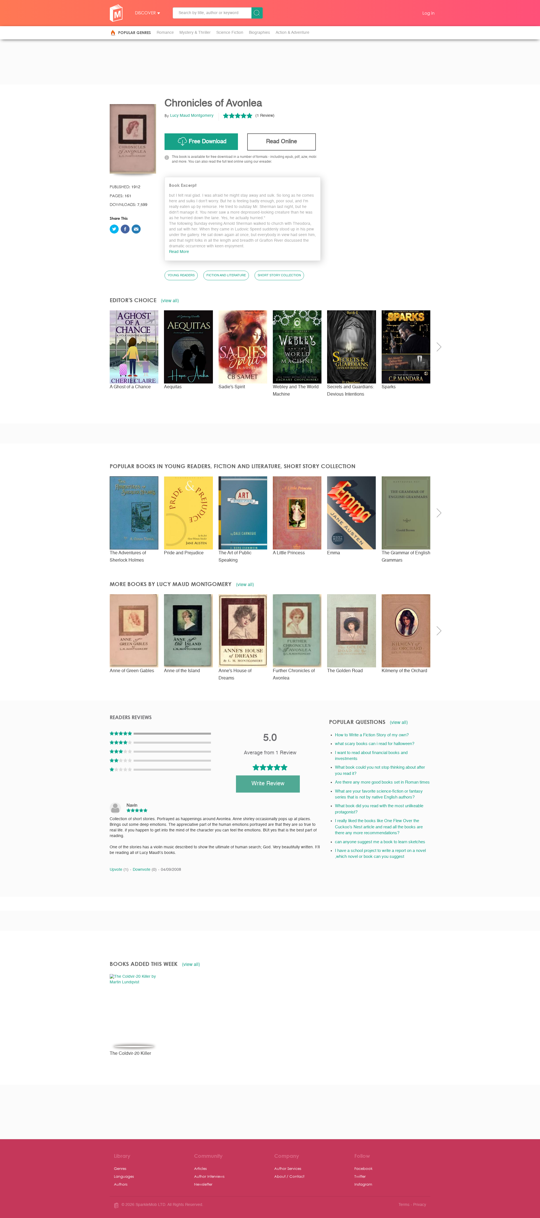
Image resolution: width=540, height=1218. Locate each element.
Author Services (287, 1168)
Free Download (207, 142)
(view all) (170, 300)
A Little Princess (289, 553)
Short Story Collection (279, 275)
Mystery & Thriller (195, 33)
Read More (179, 252)
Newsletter (203, 1184)
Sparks (389, 387)
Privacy (419, 1205)
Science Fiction (229, 33)
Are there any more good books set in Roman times (382, 782)
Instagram (363, 1184)
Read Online (281, 142)
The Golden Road (345, 671)
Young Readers (181, 275)
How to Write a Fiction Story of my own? (372, 735)
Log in (428, 13)
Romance (165, 33)
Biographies (259, 33)
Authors (120, 1184)
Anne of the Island (182, 671)
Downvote (145, 870)
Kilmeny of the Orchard (404, 671)
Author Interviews (209, 1176)
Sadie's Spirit (232, 387)
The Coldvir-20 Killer (130, 1053)
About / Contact (289, 1176)
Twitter (360, 1176)
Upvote (119, 870)
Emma (333, 553)
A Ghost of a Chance (130, 387)
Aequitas (173, 387)
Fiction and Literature (226, 275)
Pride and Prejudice (184, 553)
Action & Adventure (292, 33)
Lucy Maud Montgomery (191, 116)
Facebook (363, 1168)
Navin (132, 805)
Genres (120, 1168)
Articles (200, 1168)
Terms (404, 1205)
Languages (124, 1176)
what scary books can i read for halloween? (374, 744)
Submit (257, 13)
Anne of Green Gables (132, 671)
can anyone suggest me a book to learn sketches (380, 842)
